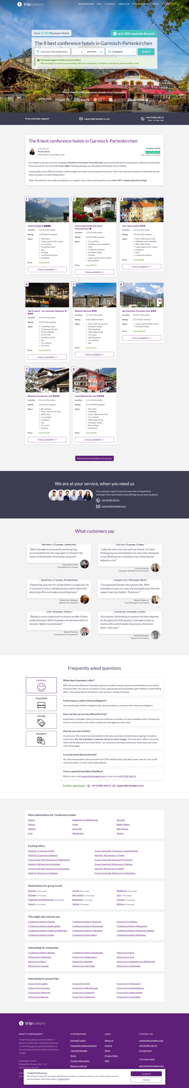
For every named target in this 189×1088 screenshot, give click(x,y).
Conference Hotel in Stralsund (86, 921)
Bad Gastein (78, 895)
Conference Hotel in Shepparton (132, 926)
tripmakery (119, 92)
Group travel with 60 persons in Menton (113, 864)
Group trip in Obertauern (129, 983)
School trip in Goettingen (128, 966)
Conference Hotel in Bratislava (131, 935)
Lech (119, 895)
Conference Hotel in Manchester (87, 926)
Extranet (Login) (78, 1040)
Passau (31, 824)
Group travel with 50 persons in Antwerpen (48, 868)
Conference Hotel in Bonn (84, 935)
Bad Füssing (122, 828)
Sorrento (121, 820)
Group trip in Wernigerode (85, 988)
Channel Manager (78, 1050)
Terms (73, 1055)
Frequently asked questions (83, 1045)
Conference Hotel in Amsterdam (87, 952)
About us (123, 3)
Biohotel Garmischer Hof (40, 396)
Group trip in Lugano (38, 983)
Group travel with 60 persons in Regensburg (49, 859)
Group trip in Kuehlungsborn (130, 988)
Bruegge (32, 895)
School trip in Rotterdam (39, 957)
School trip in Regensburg (84, 957)
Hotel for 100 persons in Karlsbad (44, 864)
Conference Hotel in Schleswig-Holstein (135, 930)
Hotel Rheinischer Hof (86, 396)
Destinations (86, 3)
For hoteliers (141, 3)
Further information (80, 1061)
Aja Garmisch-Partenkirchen (136, 311)
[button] (124, 4)
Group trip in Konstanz (39, 988)
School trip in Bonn (37, 961)
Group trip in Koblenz (127, 921)
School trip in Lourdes (38, 966)
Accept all (146, 1074)
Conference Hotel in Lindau (41, 935)
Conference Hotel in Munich (41, 921)
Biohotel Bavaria (83, 311)
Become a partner (78, 1066)
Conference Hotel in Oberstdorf (87, 930)
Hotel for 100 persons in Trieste (109, 855)
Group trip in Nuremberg (128, 997)
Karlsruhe (77, 828)
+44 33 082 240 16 (155, 117)
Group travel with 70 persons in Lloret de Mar (116, 851)
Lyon (30, 833)
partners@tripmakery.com (151, 1066)
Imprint (108, 1045)
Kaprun (31, 904)
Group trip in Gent (81, 983)
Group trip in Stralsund (83, 992)
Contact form (145, 1050)
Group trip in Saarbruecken (129, 992)
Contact (110, 3)
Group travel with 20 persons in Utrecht (113, 859)
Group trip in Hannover (39, 992)
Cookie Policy (64, 1079)
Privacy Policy (111, 1055)
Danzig (75, 890)
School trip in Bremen (82, 961)
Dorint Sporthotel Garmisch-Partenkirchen (89, 227)
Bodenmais (77, 899)
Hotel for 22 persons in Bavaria (42, 855)
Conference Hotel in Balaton (41, 952)
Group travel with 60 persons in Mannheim (114, 873)
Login (155, 3)
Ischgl (75, 824)
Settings (146, 1080)
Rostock (32, 890)
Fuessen (121, 899)
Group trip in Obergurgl (83, 997)
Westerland (78, 833)
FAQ (107, 1061)
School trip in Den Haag (83, 966)
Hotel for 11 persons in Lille (41, 851)
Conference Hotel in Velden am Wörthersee (48, 930)
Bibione (120, 904)
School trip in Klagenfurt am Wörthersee (136, 961)
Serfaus (75, 904)
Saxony (31, 820)
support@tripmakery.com (97, 118)
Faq (99, 3)
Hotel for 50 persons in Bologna (43, 873)
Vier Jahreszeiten (131, 225)
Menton (32, 828)
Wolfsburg (122, 890)
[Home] (30, 4)
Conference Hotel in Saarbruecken (44, 926)
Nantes (120, 833)
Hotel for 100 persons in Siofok (109, 868)
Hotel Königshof (36, 225)
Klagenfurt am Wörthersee (85, 820)
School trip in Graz (125, 957)
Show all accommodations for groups (94, 458)
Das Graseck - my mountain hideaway (46, 311)
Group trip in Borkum (38, 997)
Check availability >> (47, 269)
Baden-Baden (123, 824)
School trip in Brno (125, 952)
